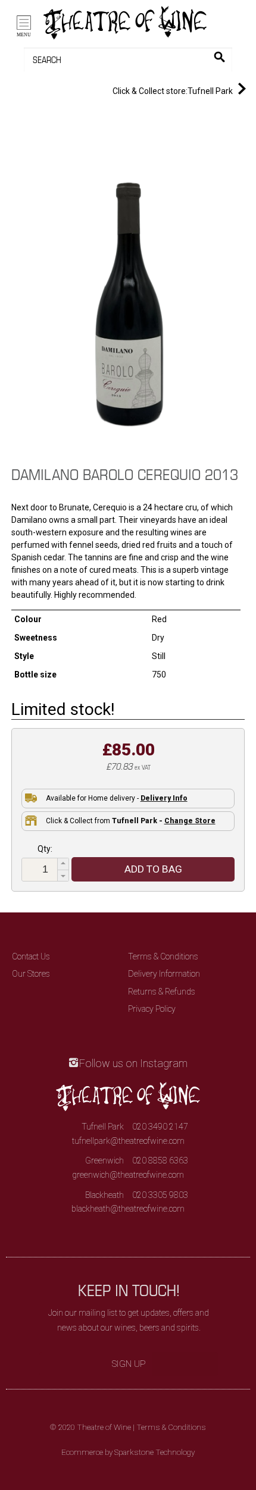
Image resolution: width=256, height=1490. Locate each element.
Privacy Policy (152, 1009)
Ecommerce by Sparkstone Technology (128, 1452)
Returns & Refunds (161, 991)
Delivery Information (164, 973)
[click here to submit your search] (219, 56)
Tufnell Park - (164, 821)
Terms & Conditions (163, 956)
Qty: (45, 849)
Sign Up (129, 1364)
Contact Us (31, 956)
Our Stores (31, 973)
